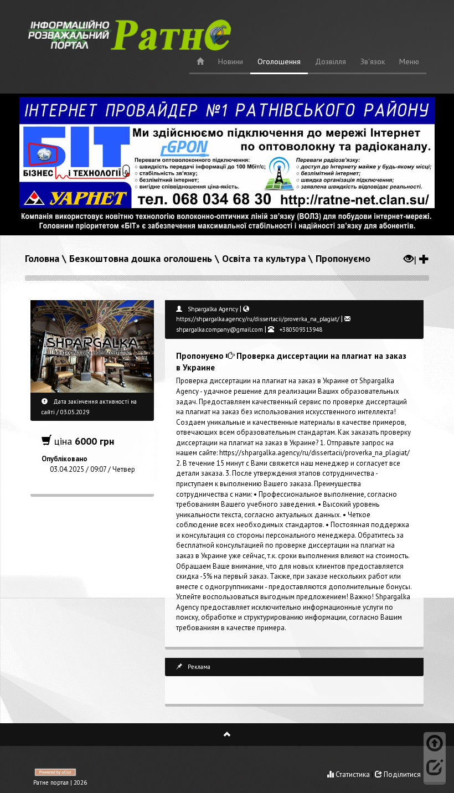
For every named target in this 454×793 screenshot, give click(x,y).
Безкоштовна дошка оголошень (140, 258)
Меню (409, 61)
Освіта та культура (264, 258)
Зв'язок (372, 61)
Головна (42, 258)
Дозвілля (330, 61)
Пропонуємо (343, 258)
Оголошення (279, 61)
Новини (230, 61)
